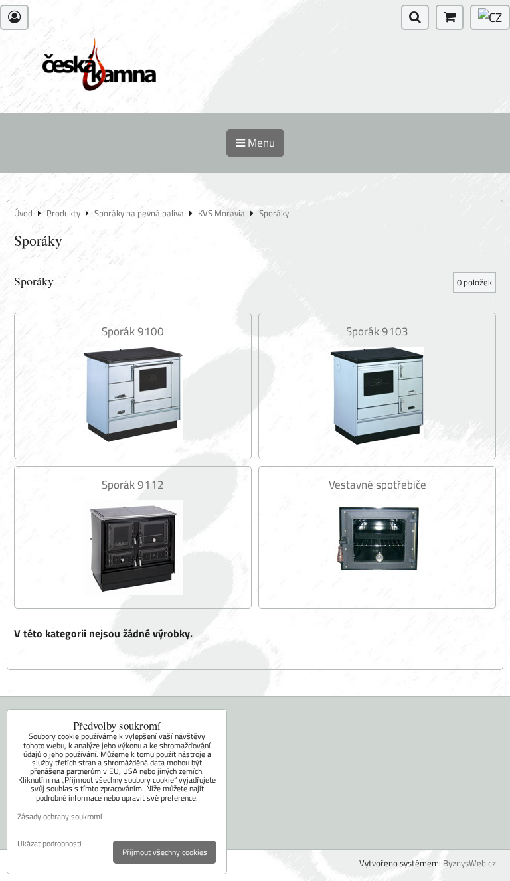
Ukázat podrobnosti (49, 843)
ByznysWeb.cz (469, 863)
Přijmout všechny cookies (164, 852)
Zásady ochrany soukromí (59, 816)
